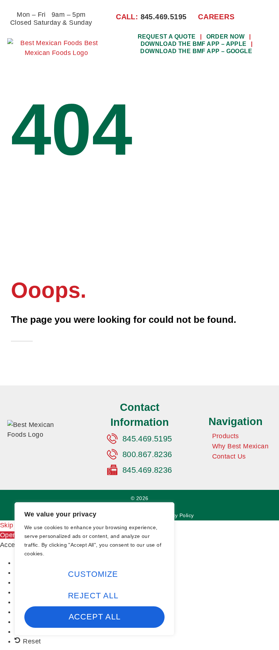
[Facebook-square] (250, 16)
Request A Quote (167, 36)
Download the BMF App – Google (196, 51)
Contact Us (229, 456)
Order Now (225, 36)
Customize (93, 574)
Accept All (95, 616)
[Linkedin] (262, 16)
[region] (94, 568)
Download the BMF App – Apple (194, 44)
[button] (194, 68)
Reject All (93, 595)
